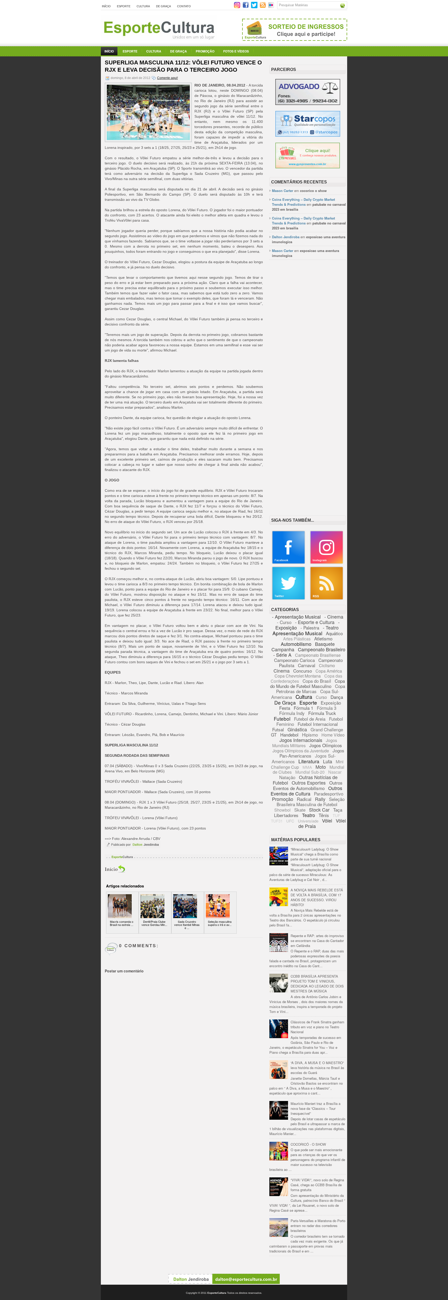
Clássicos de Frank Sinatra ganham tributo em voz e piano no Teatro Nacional (317, 1026)
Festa (284, 708)
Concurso (302, 670)
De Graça (163, 6)
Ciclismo (327, 665)
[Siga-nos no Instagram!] (237, 7)
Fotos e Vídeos (236, 51)
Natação (287, 777)
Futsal (278, 729)
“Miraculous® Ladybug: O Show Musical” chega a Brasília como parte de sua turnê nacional (314, 854)
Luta (327, 761)
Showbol (282, 810)
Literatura (308, 761)
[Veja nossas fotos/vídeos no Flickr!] (271, 6)
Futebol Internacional (318, 724)
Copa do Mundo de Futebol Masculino (307, 683)
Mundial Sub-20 (310, 772)
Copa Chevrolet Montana (298, 676)
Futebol (282, 718)
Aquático (334, 633)
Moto (321, 766)
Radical (304, 799)
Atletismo (323, 638)
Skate (299, 809)
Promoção (205, 51)
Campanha (282, 649)
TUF (336, 815)
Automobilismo (296, 643)
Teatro (308, 815)
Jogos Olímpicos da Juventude (300, 751)
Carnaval (306, 665)
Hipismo (310, 734)
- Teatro (331, 627)
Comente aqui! (167, 78)
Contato (184, 6)
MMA (307, 767)
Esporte (123, 6)
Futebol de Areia (309, 718)
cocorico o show (313, 190)
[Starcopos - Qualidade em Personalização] (307, 135)
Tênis (324, 815)
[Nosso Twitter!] (288, 598)
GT (274, 734)
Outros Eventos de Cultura (306, 791)
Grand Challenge (327, 729)
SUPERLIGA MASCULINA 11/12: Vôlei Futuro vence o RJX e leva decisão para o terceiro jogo (183, 66)
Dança (337, 697)
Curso (321, 697)
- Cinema (333, 616)
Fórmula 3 (326, 708)
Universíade (308, 821)
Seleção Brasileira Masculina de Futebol (311, 801)
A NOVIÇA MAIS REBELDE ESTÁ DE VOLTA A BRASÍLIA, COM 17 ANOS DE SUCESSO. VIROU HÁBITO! (317, 897)
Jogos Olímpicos (325, 745)
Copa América (329, 671)
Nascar (334, 772)
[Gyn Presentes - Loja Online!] (307, 166)
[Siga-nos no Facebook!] (246, 7)
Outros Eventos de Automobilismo (307, 785)
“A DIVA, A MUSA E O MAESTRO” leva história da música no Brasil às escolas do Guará (317, 1067)
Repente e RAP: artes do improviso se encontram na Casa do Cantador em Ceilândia (317, 940)
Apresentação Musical (297, 632)
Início (106, 6)
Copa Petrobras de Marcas (310, 688)
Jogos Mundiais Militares (304, 742)
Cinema (282, 670)
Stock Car (319, 809)
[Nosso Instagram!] (327, 562)
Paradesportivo (328, 793)
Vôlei (327, 820)
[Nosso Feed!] (327, 598)
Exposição (331, 702)
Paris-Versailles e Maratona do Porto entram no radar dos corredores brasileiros (318, 1225)
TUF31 (277, 821)
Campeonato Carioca (294, 660)
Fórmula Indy (292, 713)
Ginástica (297, 729)
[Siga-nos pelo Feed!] (263, 7)
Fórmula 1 (303, 708)
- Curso (284, 622)
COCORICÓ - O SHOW (308, 1144)
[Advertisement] (307, 343)
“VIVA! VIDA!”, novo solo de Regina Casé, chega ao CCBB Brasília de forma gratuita (317, 1184)
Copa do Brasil (317, 681)
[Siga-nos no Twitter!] (254, 7)
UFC (290, 821)
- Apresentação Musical (296, 616)
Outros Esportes (309, 782)
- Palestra (309, 627)
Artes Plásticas (297, 639)
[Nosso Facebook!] (288, 562)
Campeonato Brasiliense (318, 655)
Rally (320, 798)
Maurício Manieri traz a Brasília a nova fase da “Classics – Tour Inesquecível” (315, 1108)
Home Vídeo (333, 735)
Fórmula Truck (322, 713)
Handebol (289, 734)
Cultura (143, 6)
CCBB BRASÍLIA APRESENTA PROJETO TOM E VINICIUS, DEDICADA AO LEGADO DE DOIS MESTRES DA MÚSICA (317, 983)
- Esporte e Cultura (314, 622)
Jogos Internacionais (300, 740)
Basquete (325, 643)
